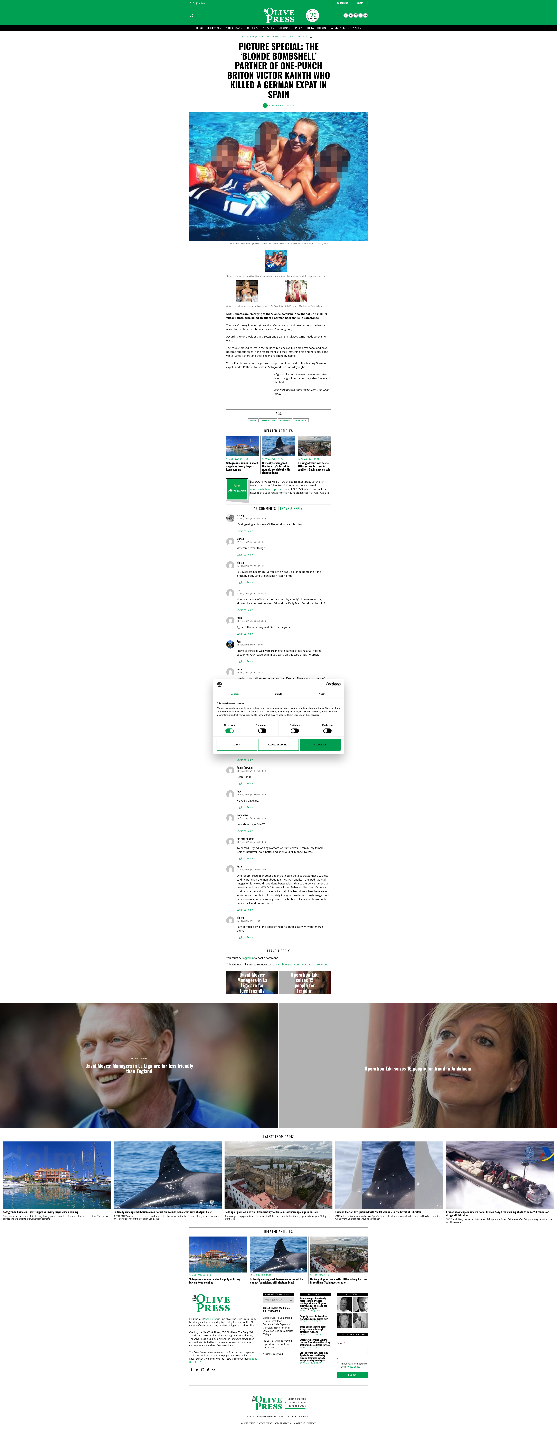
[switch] (262, 730)
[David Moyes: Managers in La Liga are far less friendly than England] (252, 982)
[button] (291, 1300)
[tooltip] (345, 15)
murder (253, 420)
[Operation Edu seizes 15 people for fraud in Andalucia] (305, 982)
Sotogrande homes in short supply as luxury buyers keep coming (242, 466)
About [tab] (322, 694)
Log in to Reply (245, 531)
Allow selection (278, 744)
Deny (237, 744)
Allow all (320, 744)
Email (341, 1343)
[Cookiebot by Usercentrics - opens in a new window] (328, 684)
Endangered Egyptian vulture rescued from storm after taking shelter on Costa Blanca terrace (315, 1342)
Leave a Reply (291, 508)
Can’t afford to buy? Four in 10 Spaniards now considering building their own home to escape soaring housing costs (314, 1356)
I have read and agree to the (354, 1365)
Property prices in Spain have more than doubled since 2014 (314, 1317)
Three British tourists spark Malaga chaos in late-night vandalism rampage (313, 1329)
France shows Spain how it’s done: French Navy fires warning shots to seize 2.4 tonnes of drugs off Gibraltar (497, 1213)
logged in (248, 958)
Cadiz (268, 37)
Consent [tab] (235, 694)
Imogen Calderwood (283, 105)
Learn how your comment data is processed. (302, 964)
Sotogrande (285, 420)
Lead (290, 37)
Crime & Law (279, 37)
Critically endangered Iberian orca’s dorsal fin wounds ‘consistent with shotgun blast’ (276, 467)
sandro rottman (268, 420)
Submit (352, 1374)
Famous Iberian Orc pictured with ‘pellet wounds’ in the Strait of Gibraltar (378, 1212)
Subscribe (342, 3)
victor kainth (300, 420)
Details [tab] (278, 694)
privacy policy (352, 1366)
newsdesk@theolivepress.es (267, 489)
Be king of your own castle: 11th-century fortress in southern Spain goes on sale (314, 466)
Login (360, 3)
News (306, 389)
